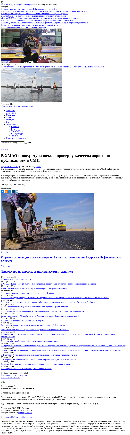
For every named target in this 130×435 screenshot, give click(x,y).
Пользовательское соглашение (14, 375)
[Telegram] (16, 191)
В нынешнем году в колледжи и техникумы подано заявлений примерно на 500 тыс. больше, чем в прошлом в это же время (55, 297)
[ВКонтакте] (2, 191)
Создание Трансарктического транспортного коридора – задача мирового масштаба (37, 364)
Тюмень (14, 136)
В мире (14, 129)
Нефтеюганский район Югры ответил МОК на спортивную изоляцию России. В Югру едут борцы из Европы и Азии (52, 67)
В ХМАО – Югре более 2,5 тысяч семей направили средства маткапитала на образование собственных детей (48, 284)
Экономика (11, 113)
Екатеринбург (17, 133)
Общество (10, 110)
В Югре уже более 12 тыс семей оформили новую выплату (26, 369)
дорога (38, 166)
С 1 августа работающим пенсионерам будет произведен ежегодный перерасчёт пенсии (39, 355)
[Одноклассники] (6, 191)
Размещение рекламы (10, 377)
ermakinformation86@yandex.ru (20, 417)
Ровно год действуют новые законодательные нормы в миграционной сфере (34, 288)
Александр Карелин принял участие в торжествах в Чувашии (27, 293)
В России (15, 127)
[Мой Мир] (9, 191)
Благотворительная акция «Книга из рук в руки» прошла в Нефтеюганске (33, 325)
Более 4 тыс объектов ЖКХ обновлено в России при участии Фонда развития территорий (40, 316)
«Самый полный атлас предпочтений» (18, 106)
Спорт (9, 117)
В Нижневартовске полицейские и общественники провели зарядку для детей (35, 307)
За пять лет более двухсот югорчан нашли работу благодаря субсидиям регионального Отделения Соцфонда (48, 302)
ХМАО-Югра (17, 131)
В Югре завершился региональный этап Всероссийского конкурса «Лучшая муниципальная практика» (46, 311)
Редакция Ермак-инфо (10, 166)
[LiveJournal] (13, 191)
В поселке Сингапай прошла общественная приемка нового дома (29, 341)
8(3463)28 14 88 (25, 413)
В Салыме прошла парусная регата (16, 279)
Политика (10, 115)
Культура (10, 120)
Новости (5, 149)
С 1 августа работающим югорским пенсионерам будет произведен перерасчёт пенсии (38, 359)
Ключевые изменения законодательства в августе (22, 320)
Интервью (10, 122)
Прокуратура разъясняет (16, 138)
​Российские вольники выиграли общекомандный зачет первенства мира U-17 (35, 330)
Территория (11, 124)
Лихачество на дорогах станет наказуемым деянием (37, 271)
